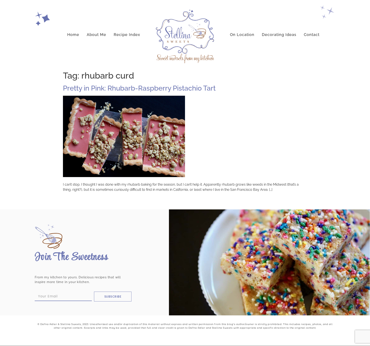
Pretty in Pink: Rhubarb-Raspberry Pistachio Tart (139, 88)
